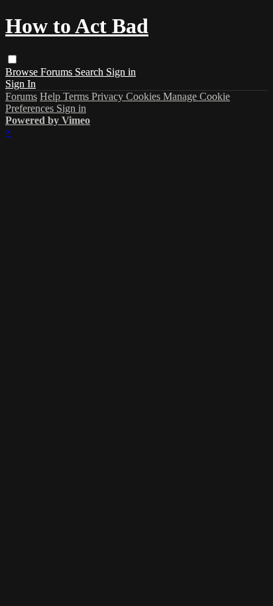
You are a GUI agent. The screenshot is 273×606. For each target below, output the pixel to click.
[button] (12, 59)
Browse (22, 71)
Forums (57, 71)
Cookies (144, 96)
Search (90, 71)
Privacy (108, 96)
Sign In (20, 83)
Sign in (121, 71)
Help (51, 96)
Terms (77, 96)
